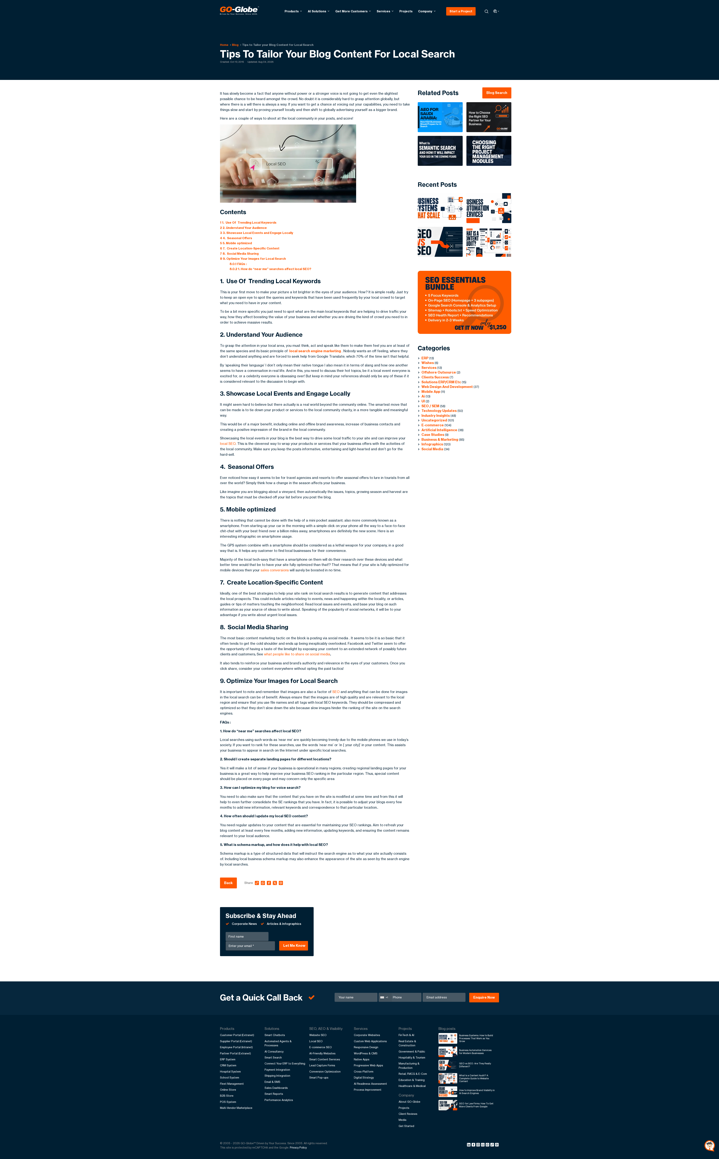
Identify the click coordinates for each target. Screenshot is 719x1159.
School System (229, 1077)
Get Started (406, 1126)
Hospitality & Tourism (412, 1057)
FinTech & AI (406, 1035)
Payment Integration (277, 1069)
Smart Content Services (324, 1059)
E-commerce (432, 425)
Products (292, 11)
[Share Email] (497, 1145)
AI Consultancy (274, 1051)
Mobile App (430, 391)
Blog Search (496, 93)
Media (402, 1119)
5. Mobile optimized (236, 243)
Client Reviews (408, 1113)
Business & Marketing (439, 439)
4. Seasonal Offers (236, 238)
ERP (424, 358)
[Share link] (492, 1145)
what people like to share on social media (297, 654)
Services (383, 11)
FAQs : (238, 264)
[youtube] (483, 1145)
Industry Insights (435, 415)
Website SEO (318, 1035)
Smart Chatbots (275, 1035)
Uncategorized (434, 420)
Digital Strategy (364, 1077)
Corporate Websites (367, 1035)
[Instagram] (478, 1145)
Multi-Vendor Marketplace (236, 1107)
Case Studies (432, 434)
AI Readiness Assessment (370, 1083)
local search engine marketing (315, 351)
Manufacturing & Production (409, 1065)
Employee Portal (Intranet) (236, 1047)
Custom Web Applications (370, 1041)
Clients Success (435, 377)
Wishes (427, 363)
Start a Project (461, 11)
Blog (235, 45)
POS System (228, 1101)
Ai (423, 396)
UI (423, 401)
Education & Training (412, 1080)
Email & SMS (272, 1081)
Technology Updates (439, 411)
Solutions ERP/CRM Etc (441, 382)
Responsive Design (366, 1047)
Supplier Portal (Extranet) (236, 1041)
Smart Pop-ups (318, 1077)
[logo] (239, 11)
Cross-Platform (363, 1071)
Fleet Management (232, 1083)
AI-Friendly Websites (322, 1053)
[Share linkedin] (469, 1145)
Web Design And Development (447, 387)
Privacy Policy (298, 1147)
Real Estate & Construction (407, 1043)
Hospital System (230, 1071)
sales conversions (275, 570)
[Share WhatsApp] (488, 1145)
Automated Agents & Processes (278, 1043)
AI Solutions (317, 11)
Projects (405, 11)
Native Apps (361, 1059)
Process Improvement (367, 1089)
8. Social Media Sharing (239, 253)
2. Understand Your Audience (243, 228)
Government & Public (412, 1051)
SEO (336, 692)
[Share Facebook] (474, 1145)
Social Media (432, 449)
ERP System (227, 1059)
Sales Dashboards (276, 1087)
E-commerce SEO (320, 1047)
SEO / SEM (430, 406)
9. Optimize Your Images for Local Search (253, 259)
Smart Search (273, 1057)
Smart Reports (274, 1093)
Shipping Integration (277, 1075)
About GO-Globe (409, 1101)
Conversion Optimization (325, 1071)
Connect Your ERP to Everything (285, 1063)
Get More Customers (351, 11)
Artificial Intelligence (439, 430)
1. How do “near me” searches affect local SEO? (271, 269)
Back (228, 883)
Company (425, 11)
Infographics (432, 444)
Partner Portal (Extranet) (235, 1053)
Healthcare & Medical (412, 1086)
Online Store (228, 1089)
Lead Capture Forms (322, 1065)
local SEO (228, 443)
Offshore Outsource (438, 372)
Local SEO (316, 1041)
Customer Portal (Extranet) (237, 1035)
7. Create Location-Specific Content (249, 248)
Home (224, 45)
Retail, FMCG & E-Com (413, 1073)
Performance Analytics (279, 1100)
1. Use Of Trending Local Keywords (248, 222)
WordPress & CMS (365, 1053)
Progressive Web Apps (368, 1065)
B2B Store (226, 1095)
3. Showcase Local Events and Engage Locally (256, 233)
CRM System (228, 1065)
